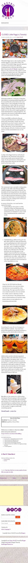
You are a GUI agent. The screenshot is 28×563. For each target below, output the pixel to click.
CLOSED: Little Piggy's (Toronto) (13, 36)
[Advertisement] (11, 499)
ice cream (17, 473)
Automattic (8, 546)
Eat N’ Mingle (13, 72)
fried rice (12, 473)
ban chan (8, 473)
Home (14, 482)
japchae (21, 473)
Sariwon (5, 464)
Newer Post (3, 482)
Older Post (25, 482)
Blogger (23, 537)
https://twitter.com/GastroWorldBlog (11, 437)
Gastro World (20, 41)
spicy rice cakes (9, 475)
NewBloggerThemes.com (7, 548)
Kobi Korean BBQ (7, 463)
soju (5, 475)
